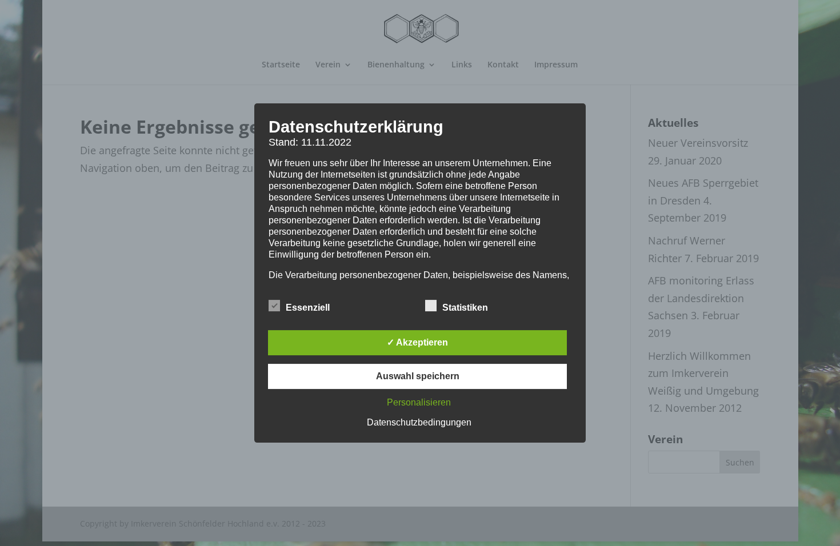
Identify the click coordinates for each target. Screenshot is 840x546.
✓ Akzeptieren (417, 342)
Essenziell (308, 307)
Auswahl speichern (417, 376)
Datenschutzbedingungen (419, 422)
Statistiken (465, 307)
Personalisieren (419, 402)
